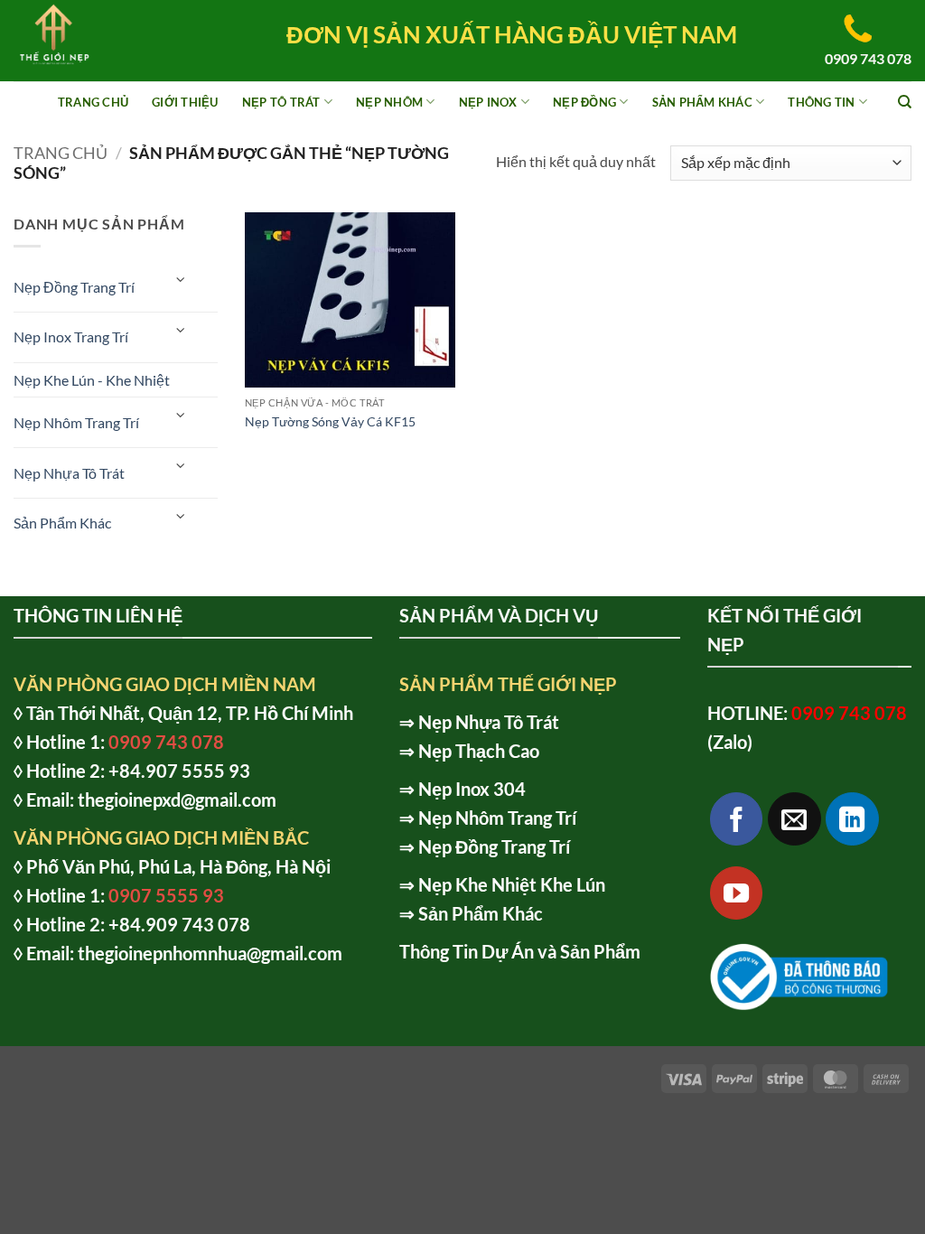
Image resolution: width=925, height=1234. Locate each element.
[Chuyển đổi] (181, 279)
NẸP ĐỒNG (584, 102)
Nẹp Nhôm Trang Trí (76, 422)
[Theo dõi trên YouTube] (736, 893)
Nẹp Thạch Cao (478, 751)
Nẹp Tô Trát (281, 102)
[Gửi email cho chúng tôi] (794, 819)
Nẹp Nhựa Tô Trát (69, 472)
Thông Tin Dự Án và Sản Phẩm (519, 951)
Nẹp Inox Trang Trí (71, 336)
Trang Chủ (93, 102)
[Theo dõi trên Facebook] (736, 819)
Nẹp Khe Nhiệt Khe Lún (511, 884)
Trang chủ (60, 153)
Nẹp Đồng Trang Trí (74, 286)
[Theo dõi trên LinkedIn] (852, 819)
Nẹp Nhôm (389, 102)
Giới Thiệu (185, 102)
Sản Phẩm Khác (702, 102)
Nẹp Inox (488, 102)
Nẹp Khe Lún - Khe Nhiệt (92, 379)
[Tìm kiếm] (904, 102)
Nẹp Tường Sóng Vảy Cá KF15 (330, 421)
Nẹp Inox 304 (472, 788)
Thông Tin (821, 102)
